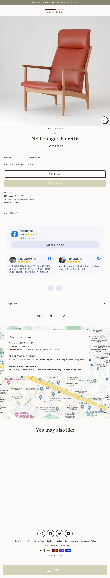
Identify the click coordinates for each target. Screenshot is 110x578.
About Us (17, 541)
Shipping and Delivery (48, 545)
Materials (58, 541)
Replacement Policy (88, 541)
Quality (49, 541)
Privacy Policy (65, 545)
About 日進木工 (11, 213)
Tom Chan (73, 258)
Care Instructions (71, 541)
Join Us (26, 541)
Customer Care (38, 541)
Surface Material (35, 157)
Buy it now (55, 183)
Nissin (38, 512)
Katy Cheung (25, 258)
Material (7, 157)
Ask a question (10, 303)
